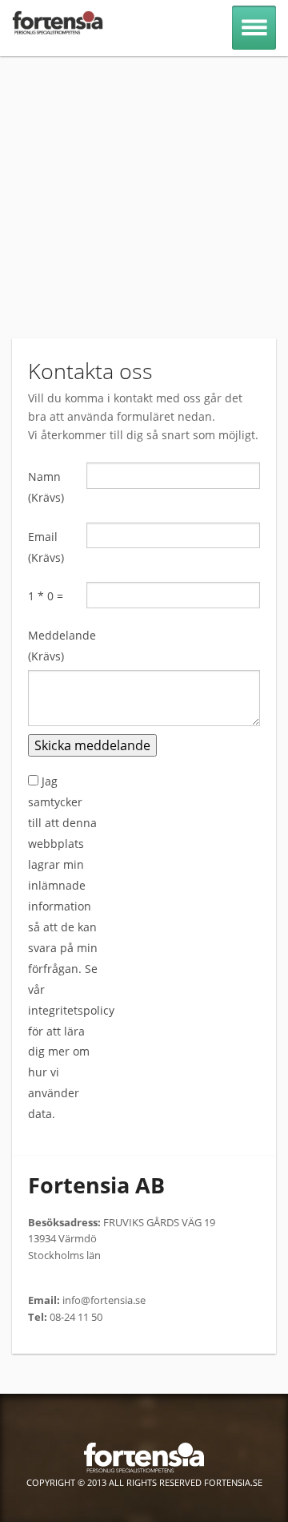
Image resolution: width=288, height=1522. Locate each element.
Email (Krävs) (46, 547)
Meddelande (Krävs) (57, 646)
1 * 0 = (45, 596)
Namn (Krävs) (46, 487)
